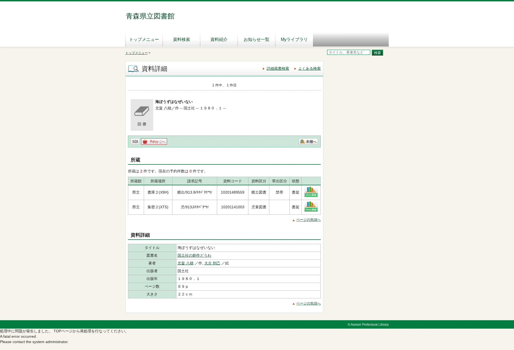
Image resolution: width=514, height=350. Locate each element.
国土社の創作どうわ (194, 255)
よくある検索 (309, 68)
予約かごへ (157, 142)
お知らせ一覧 (256, 39)
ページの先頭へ (308, 220)
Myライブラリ (294, 39)
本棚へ (311, 142)
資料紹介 (219, 39)
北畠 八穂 (185, 263)
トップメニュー (144, 39)
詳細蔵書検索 (278, 68)
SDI (135, 142)
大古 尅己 (212, 263)
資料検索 (181, 39)
